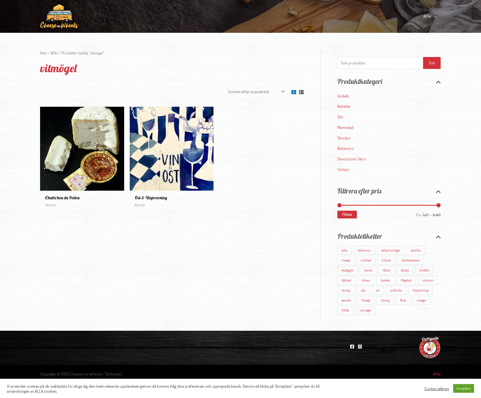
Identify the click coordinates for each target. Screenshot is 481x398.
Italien (366, 280)
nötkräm (428, 280)
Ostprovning (420, 290)
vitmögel (365, 310)
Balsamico (345, 148)
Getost (405, 270)
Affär (54, 53)
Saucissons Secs (351, 158)
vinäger (421, 300)
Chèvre (386, 260)
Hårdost (346, 280)
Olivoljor (343, 138)
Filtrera (347, 214)
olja (363, 290)
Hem (43, 53)
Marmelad (345, 127)
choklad (366, 260)
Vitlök (345, 310)
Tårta (403, 300)
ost (378, 290)
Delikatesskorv (410, 260)
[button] (434, 16)
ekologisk (347, 270)
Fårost (386, 270)
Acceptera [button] (464, 388)
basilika (416, 250)
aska (344, 250)
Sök (432, 63)
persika (346, 300)
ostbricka (396, 290)
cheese (346, 260)
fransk (368, 270)
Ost (340, 117)
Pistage (365, 300)
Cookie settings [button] (436, 388)
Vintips (343, 169)
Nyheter (344, 106)
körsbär (385, 280)
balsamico (364, 250)
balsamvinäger (390, 250)
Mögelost (406, 280)
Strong (385, 300)
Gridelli (343, 96)
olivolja (346, 290)
